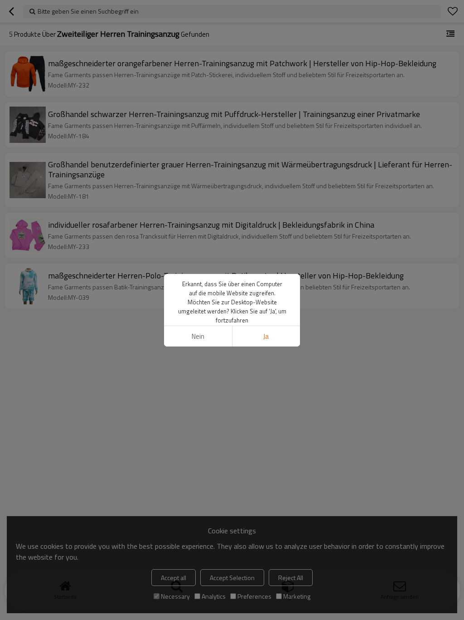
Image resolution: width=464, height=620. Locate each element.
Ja (266, 336)
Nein (198, 336)
